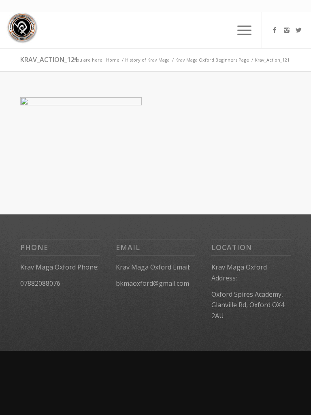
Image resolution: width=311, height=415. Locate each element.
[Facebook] (274, 30)
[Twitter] (299, 30)
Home (112, 60)
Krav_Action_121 (49, 59)
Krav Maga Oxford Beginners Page (212, 60)
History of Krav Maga (147, 60)
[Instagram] (287, 30)
